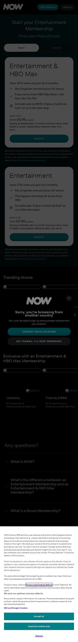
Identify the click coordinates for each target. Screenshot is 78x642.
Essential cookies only (39, 626)
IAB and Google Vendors (16, 607)
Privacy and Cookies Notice (39, 584)
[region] (39, 584)
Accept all (39, 616)
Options (39, 635)
